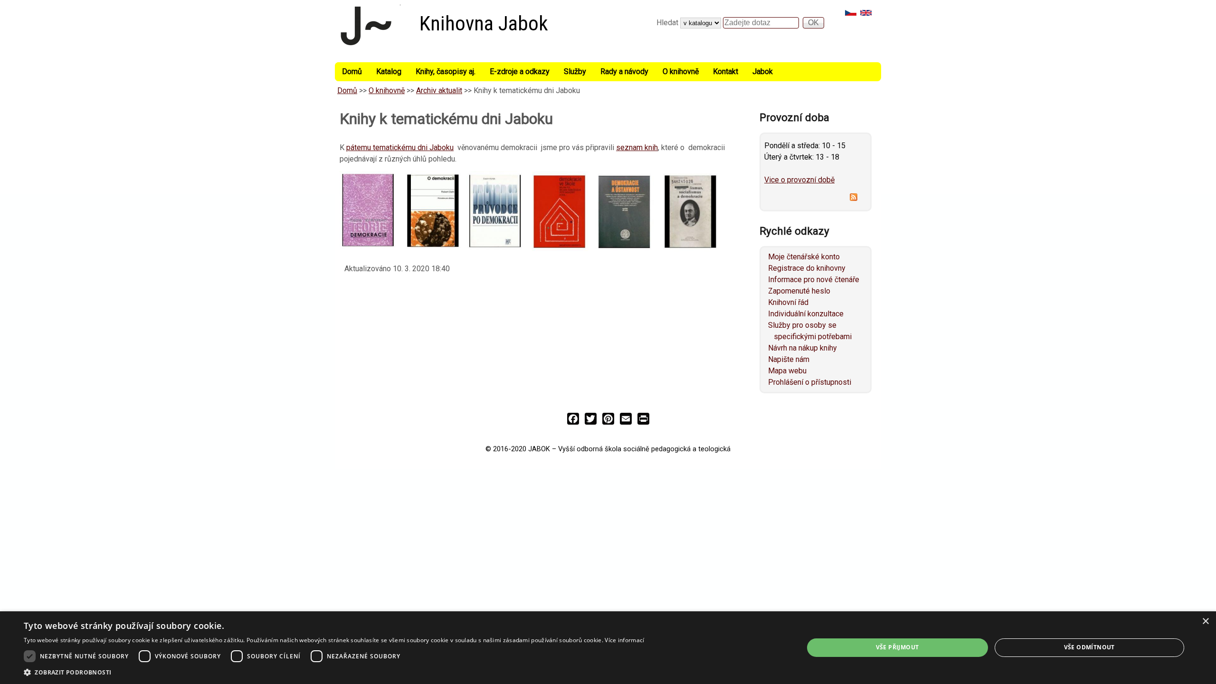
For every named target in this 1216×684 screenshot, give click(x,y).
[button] (334, 672)
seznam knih (637, 147)
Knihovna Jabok (483, 23)
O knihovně (681, 71)
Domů (352, 71)
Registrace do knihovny (807, 268)
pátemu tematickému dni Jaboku (400, 147)
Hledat (668, 22)
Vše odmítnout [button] (1089, 647)
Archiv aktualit (439, 90)
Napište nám (788, 359)
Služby (575, 71)
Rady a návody (624, 71)
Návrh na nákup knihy (802, 347)
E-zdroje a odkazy (520, 71)
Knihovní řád (788, 302)
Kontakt (725, 71)
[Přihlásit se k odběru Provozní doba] (815, 198)
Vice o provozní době (799, 179)
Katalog (388, 71)
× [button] (1205, 621)
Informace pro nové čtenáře (813, 279)
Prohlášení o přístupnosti (809, 382)
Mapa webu (787, 370)
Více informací (624, 640)
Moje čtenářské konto (804, 256)
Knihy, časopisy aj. (445, 71)
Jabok (762, 71)
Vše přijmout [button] (897, 647)
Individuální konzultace (806, 313)
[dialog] (608, 647)
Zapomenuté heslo (799, 290)
